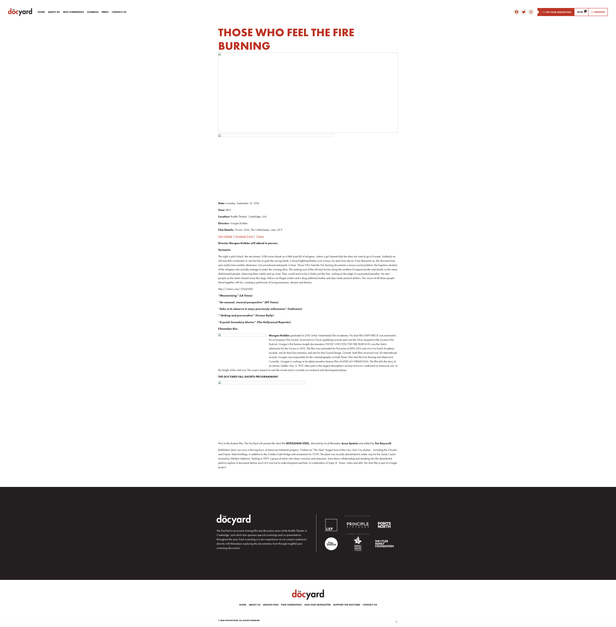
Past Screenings (73, 12)
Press (105, 12)
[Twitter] (524, 12)
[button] (555, 12)
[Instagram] (531, 12)
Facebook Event (244, 236)
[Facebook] (516, 12)
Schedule (92, 12)
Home (41, 12)
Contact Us (119, 12)
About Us (54, 12)
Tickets (260, 236)
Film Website (225, 236)
